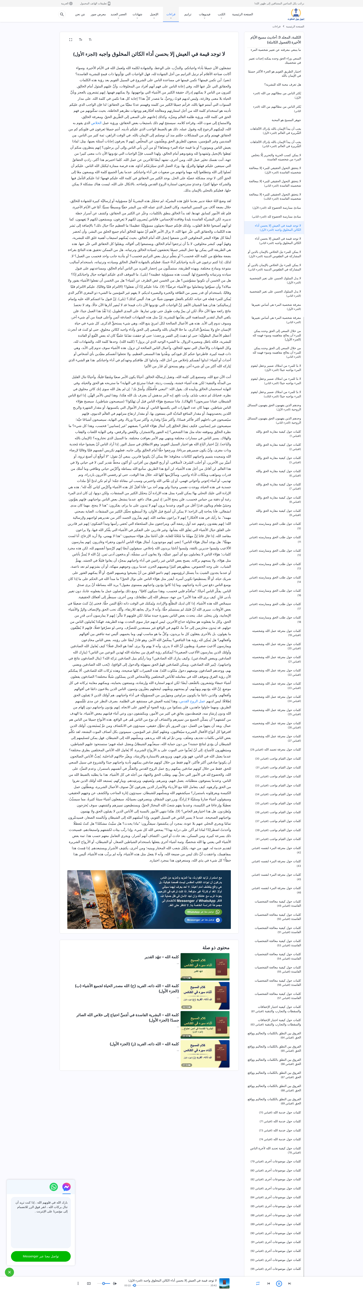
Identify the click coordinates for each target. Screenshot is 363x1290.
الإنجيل (154, 14)
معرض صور (98, 14)
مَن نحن (80, 14)
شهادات (137, 14)
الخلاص (96, 123)
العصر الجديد (118, 14)
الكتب (221, 14)
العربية (64, 3)
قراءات (170, 14)
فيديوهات (204, 14)
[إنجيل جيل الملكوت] (293, 14)
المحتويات (222, 40)
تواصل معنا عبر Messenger (41, 1256)
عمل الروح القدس (192, 701)
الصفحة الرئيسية (242, 14)
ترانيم (187, 14)
